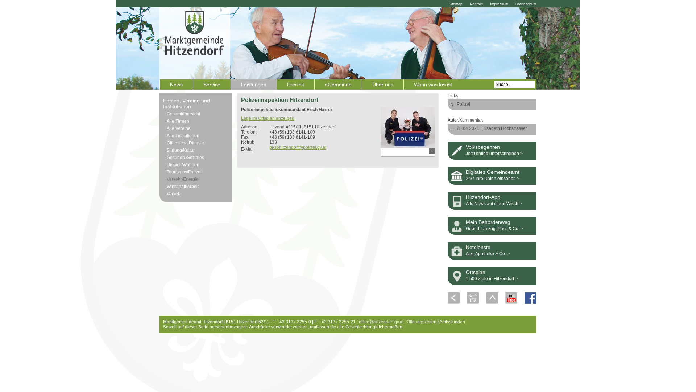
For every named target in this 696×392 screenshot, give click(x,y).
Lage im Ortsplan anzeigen (267, 118)
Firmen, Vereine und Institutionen (186, 103)
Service (211, 84)
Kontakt (476, 4)
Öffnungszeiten (421, 321)
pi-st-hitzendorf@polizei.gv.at (297, 147)
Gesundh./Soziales (185, 157)
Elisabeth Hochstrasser (504, 128)
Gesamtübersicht (183, 114)
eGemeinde (338, 84)
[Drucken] (473, 302)
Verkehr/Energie (183, 179)
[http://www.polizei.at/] (408, 145)
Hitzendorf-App (483, 197)
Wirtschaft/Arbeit (183, 186)
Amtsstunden (452, 321)
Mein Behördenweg (488, 222)
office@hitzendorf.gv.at (381, 321)
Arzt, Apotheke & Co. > (488, 253)
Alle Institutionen (183, 135)
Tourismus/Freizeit (185, 172)
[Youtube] (511, 302)
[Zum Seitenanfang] (492, 302)
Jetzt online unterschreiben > (494, 153)
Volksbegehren (483, 147)
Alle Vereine (179, 128)
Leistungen (253, 84)
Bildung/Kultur (181, 150)
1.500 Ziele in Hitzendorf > (492, 278)
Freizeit (295, 84)
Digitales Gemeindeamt (492, 172)
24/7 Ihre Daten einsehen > (492, 178)
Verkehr (174, 193)
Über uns (382, 84)
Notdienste (478, 247)
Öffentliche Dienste (185, 143)
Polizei (463, 104)
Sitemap (456, 4)
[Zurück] (454, 302)
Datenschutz (525, 4)
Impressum (499, 4)
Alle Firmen (178, 121)
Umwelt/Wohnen (183, 164)
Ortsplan (475, 272)
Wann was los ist (433, 84)
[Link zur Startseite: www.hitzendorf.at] (195, 42)
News (176, 84)
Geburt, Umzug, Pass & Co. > (494, 228)
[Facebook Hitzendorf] (530, 302)
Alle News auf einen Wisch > (494, 203)
